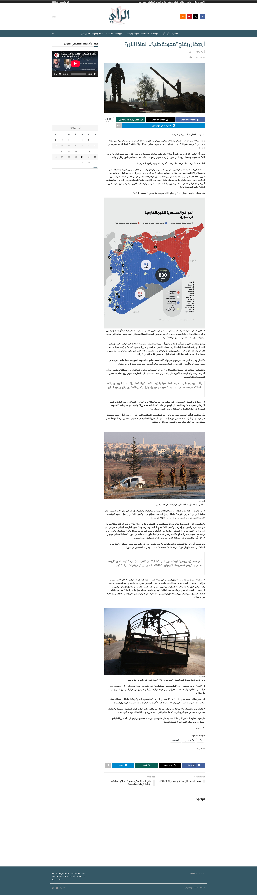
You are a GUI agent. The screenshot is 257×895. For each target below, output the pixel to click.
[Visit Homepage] (119, 16)
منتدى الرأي (142, 2)
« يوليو (95, 167)
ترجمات (158, 2)
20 (62, 151)
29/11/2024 (200, 57)
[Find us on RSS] (183, 16)
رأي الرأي (196, 2)
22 (95, 156)
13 (62, 145)
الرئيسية (202, 2)
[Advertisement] (75, 100)
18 (76, 151)
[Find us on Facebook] (202, 16)
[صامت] (60, 74)
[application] (75, 64)
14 (55, 145)
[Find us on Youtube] (189, 16)
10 (82, 145)
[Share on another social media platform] (119, 125)
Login (54, 16)
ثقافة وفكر (151, 2)
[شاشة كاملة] (55, 74)
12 (69, 145)
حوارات (164, 2)
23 (89, 156)
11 (76, 145)
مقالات (181, 2)
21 (55, 151)
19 (69, 151)
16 (89, 151)
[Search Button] (53, 33)
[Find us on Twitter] (195, 16)
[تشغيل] (95, 74)
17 (82, 151)
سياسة (189, 2)
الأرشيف (201, 873)
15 (95, 151)
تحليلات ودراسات (173, 2)
